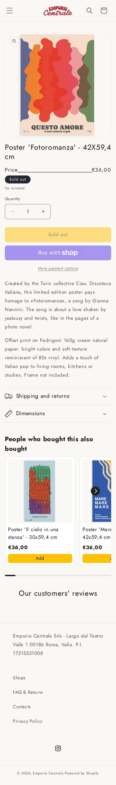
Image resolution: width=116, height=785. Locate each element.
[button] (10, 11)
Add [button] (40, 558)
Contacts (22, 706)
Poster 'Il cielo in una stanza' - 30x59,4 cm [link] (33, 533)
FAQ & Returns (28, 692)
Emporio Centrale (48, 773)
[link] (40, 491)
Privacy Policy (27, 721)
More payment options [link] (58, 268)
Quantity (12, 199)
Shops (19, 677)
